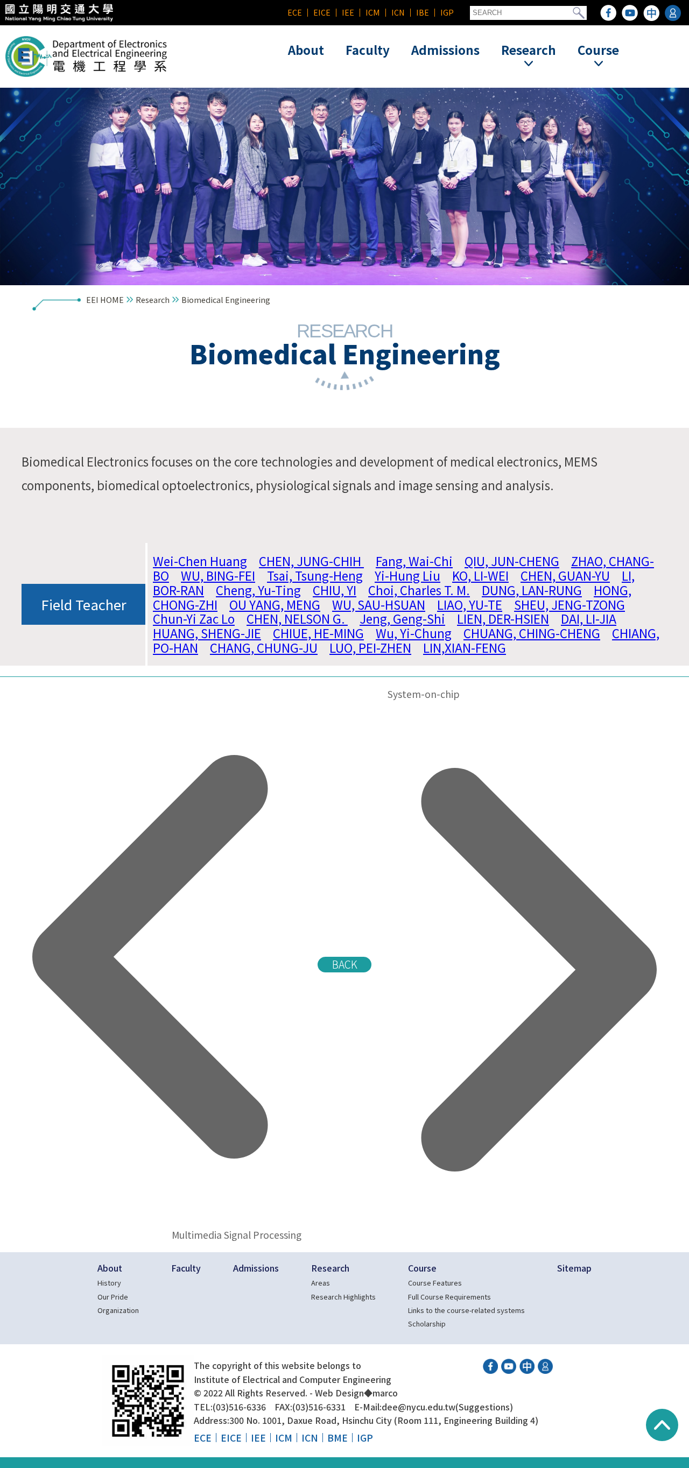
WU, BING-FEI (218, 575)
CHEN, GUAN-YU (565, 575)
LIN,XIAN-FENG (464, 647)
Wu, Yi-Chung (414, 632)
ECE (294, 12)
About (306, 49)
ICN (398, 12)
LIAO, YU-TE (469, 604)
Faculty (368, 49)
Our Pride (112, 1296)
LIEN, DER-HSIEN (503, 618)
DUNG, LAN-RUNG (532, 589)
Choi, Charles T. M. (419, 589)
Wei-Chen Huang (200, 560)
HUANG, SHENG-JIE (207, 632)
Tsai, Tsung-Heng (315, 575)
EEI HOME (105, 299)
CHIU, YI (334, 589)
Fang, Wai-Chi (414, 560)
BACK (344, 964)
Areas (320, 1283)
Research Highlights (343, 1296)
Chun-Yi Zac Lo (194, 618)
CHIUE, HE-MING (318, 632)
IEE (348, 12)
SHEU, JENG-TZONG (569, 604)
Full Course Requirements (449, 1296)
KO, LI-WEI (480, 575)
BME (337, 1437)
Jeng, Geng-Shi (402, 618)
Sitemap (574, 1267)
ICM (372, 12)
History (109, 1283)
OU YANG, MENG (274, 604)
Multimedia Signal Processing (233, 1234)
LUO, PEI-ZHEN (370, 647)
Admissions (445, 49)
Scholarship (427, 1323)
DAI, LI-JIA (588, 618)
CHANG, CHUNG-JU (264, 647)
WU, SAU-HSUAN (378, 604)
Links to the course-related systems (466, 1310)
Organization (118, 1310)
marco (385, 1392)
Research (153, 299)
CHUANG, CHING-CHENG (531, 632)
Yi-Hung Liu (407, 575)
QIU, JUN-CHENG (512, 560)
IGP (447, 12)
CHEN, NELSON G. (297, 618)
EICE (322, 12)
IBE (422, 12)
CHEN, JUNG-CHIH (311, 560)
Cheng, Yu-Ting (258, 589)
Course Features (435, 1283)
